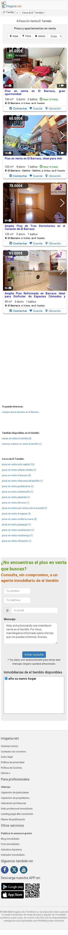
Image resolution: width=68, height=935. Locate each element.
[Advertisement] (34, 351)
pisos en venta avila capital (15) (18, 464)
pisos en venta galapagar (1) (16, 524)
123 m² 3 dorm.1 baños (25, 236)
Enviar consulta (34, 654)
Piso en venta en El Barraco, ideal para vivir (33, 158)
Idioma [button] (5, 773)
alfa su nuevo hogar (22, 678)
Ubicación (55, 108)
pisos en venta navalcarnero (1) (18, 530)
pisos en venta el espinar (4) (16, 513)
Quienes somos (9, 746)
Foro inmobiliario (10, 844)
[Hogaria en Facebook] (5, 870)
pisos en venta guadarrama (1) (18, 486)
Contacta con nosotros (13, 751)
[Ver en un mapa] (13, 36)
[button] (33, 13)
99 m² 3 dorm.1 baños (25, 303)
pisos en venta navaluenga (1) (17, 535)
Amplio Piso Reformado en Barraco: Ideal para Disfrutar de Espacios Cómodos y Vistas (35, 296)
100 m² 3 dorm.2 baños (31, 101)
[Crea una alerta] (40, 36)
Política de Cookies (11, 767)
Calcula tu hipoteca (11, 849)
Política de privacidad (12, 762)
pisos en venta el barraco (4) (16, 475)
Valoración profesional (13, 803)
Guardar (38, 108)
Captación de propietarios (15, 798)
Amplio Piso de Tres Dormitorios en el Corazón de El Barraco (35, 227)
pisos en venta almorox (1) (15, 502)
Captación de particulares (15, 792)
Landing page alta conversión (17, 814)
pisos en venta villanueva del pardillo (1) (22, 481)
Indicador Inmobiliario (13, 854)
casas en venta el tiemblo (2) (16, 438)
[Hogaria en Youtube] (24, 870)
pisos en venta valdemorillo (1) (17, 491)
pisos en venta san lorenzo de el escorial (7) (24, 508)
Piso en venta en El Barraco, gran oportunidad (35, 92)
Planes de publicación (13, 819)
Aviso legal (7, 756)
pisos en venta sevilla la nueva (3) (19, 519)
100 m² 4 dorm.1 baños (35, 168)
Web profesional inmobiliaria (16, 808)
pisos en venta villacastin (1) (16, 541)
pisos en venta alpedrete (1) (16, 497)
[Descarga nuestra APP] (21, 890)
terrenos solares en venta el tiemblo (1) (22, 444)
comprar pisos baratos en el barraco (20, 412)
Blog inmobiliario (10, 838)
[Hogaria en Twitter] (15, 870)
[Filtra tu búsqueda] (26, 36)
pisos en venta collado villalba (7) (19, 470)
